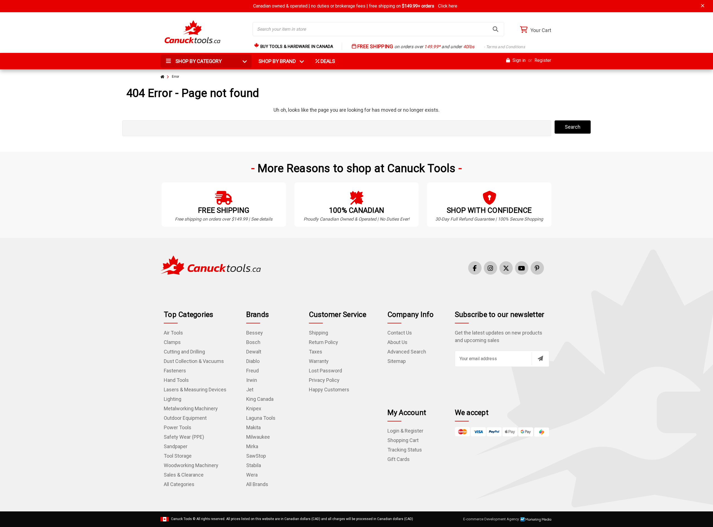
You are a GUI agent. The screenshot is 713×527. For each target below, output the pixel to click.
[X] (506, 268)
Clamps (172, 342)
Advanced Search (406, 352)
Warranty (319, 361)
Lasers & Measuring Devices (195, 389)
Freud (252, 371)
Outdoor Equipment (185, 418)
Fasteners (175, 371)
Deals (327, 61)
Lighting (172, 399)
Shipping (318, 333)
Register (542, 60)
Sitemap (396, 361)
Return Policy (323, 342)
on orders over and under (440, 46)
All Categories (179, 484)
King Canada (260, 399)
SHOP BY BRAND (280, 61)
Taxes (315, 352)
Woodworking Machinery (191, 465)
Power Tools (177, 427)
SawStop (256, 456)
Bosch (253, 342)
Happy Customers (329, 389)
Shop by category (198, 61)
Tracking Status (404, 450)
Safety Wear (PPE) (184, 437)
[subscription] (540, 358)
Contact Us (399, 333)
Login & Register (405, 431)
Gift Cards (398, 459)
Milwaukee (258, 437)
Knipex (253, 408)
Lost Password (325, 371)
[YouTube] (521, 268)
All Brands (257, 484)
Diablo (253, 361)
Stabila (253, 465)
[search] (495, 29)
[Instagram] (490, 268)
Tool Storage (178, 456)
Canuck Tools (181, 519)
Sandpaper (175, 446)
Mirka (252, 446)
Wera (252, 475)
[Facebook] (475, 268)
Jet (249, 389)
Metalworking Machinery (191, 408)
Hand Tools (176, 380)
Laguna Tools (260, 418)
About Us (397, 342)
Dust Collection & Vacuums (194, 361)
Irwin (251, 380)
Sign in (518, 60)
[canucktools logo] (210, 265)
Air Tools (173, 333)
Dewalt (253, 352)
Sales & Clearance (184, 475)
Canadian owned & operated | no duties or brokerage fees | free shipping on (355, 6)
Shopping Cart (403, 440)
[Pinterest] (537, 268)
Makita (253, 427)
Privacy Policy (324, 380)
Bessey (254, 333)
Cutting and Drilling (184, 352)
